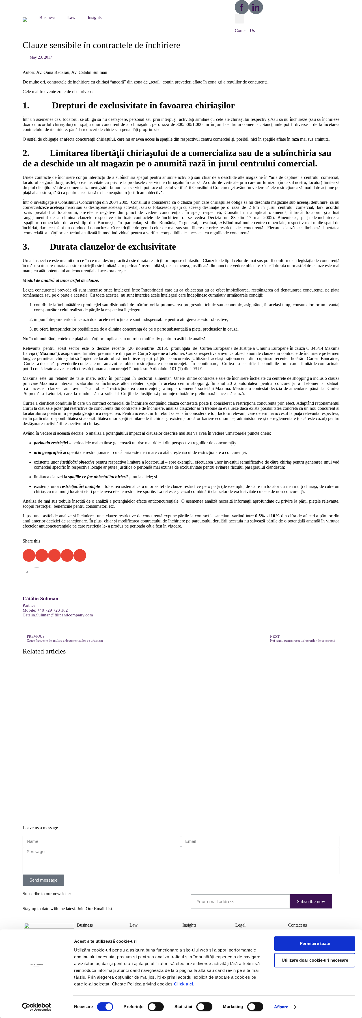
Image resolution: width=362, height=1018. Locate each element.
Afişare (281, 1006)
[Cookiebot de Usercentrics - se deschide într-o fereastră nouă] (36, 1007)
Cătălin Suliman (40, 598)
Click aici (183, 983)
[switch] (156, 1006)
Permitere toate (315, 943)
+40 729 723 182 (52, 610)
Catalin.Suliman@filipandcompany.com (58, 615)
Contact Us (245, 30)
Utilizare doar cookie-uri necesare (315, 960)
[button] (28, 19)
